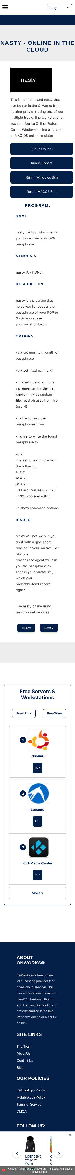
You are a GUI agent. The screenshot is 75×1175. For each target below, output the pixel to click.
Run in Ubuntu (42, 149)
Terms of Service (29, 1104)
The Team (24, 1046)
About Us (23, 1053)
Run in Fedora (41, 163)
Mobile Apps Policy (31, 1097)
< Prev (26, 628)
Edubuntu (37, 756)
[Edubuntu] (39, 740)
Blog (20, 1067)
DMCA (22, 1111)
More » (37, 893)
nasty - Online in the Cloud (37, 46)
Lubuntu (37, 810)
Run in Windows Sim (42, 177)
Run (37, 767)
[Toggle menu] (5, 7)
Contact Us (25, 1060)
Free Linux (23, 713)
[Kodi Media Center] (39, 847)
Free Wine (54, 713)
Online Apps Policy (31, 1090)
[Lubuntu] (39, 793)
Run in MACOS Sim (41, 192)
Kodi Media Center (37, 863)
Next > (49, 628)
